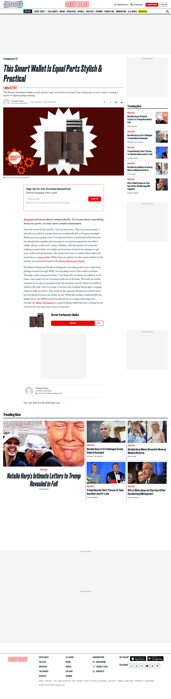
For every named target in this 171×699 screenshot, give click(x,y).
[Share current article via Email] (116, 102)
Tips (55, 681)
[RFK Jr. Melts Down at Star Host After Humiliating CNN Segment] (162, 190)
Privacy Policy (65, 203)
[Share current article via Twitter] (110, 102)
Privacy (80, 681)
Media (62, 11)
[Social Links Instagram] (142, 666)
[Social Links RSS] (152, 666)
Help (74, 681)
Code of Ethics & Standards (95, 681)
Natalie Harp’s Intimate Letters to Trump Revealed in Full (44, 480)
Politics (90, 11)
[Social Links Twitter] (136, 666)
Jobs (60, 681)
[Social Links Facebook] (131, 666)
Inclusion (112, 681)
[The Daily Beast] (77, 5)
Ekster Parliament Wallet (71, 261)
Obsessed (71, 11)
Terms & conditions (125, 681)
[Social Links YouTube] (147, 666)
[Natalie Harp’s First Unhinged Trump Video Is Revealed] (162, 142)
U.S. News (132, 11)
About (41, 681)
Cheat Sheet (40, 11)
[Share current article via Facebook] (104, 102)
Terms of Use (54, 203)
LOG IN (164, 5)
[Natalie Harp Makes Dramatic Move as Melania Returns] (162, 174)
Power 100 (109, 11)
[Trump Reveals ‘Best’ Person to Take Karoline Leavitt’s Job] (162, 158)
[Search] (167, 11)
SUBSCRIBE (152, 5)
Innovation (121, 11)
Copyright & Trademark (144, 681)
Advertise (67, 681)
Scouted (143, 11)
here (58, 402)
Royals (81, 11)
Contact (48, 681)
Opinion (99, 11)
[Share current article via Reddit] (121, 102)
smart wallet (44, 257)
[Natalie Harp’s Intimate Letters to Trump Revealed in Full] (162, 123)
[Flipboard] (158, 666)
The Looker (52, 11)
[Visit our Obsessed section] (22, 5)
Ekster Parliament (45, 302)
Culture (69, 671)
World (68, 667)
